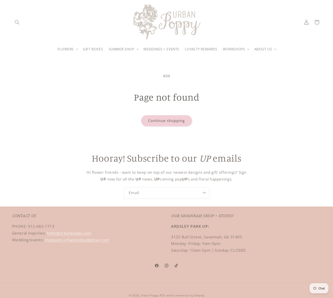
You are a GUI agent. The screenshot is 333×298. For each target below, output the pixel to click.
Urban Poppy (150, 295)
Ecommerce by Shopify (188, 295)
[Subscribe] (204, 192)
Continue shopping (166, 120)
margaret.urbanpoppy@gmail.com (77, 239)
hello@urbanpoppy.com (69, 233)
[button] (17, 22)
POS (162, 295)
